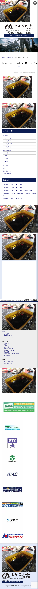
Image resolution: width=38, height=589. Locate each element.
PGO (5, 156)
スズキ (6, 158)
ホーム (3, 331)
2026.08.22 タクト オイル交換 (12, 198)
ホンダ (6, 153)
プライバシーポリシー (10, 337)
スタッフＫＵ (8, 141)
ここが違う (7, 347)
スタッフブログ (7, 138)
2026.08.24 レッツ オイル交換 (12, 187)
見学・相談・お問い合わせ (12, 581)
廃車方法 (5, 135)
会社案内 (6, 334)
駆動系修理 (7, 173)
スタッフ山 (7, 147)
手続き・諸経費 (8, 348)
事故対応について (9, 352)
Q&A (4, 168)
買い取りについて (9, 350)
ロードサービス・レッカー (11, 353)
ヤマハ (6, 161)
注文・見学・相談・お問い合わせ (19, 35)
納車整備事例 (7, 171)
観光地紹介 (6, 165)
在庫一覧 (6, 344)
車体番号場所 (7, 150)
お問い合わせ (8, 335)
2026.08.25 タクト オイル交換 (12, 184)
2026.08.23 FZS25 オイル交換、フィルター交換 (17, 190)
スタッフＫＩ (8, 144)
